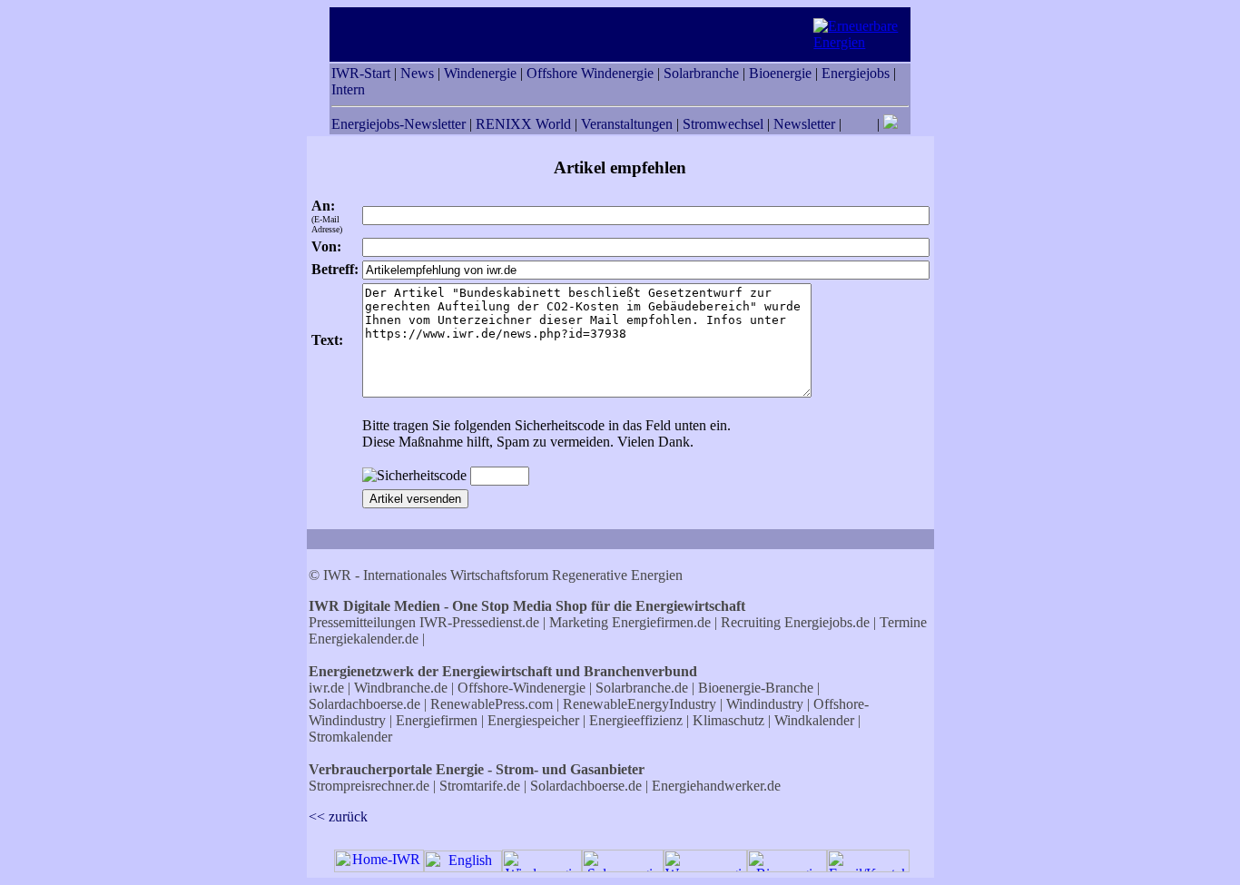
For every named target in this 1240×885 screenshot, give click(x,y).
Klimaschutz (728, 720)
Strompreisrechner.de (369, 785)
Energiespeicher (533, 720)
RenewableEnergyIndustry (639, 704)
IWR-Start (360, 73)
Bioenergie (780, 73)
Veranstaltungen (627, 124)
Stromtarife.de (479, 785)
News (417, 73)
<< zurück (338, 816)
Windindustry (764, 704)
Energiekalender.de (363, 638)
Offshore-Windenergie (522, 687)
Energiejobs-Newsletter (398, 124)
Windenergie (480, 73)
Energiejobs (856, 73)
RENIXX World (523, 124)
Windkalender (814, 720)
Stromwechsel (723, 124)
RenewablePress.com (491, 704)
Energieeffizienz (636, 720)
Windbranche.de (401, 687)
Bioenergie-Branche (755, 687)
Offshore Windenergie (590, 73)
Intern (348, 89)
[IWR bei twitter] (890, 124)
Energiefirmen (436, 720)
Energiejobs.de (827, 622)
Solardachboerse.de (364, 704)
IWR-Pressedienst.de (479, 622)
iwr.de (326, 687)
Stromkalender (350, 736)
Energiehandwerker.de (716, 785)
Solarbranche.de (641, 687)
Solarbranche (701, 73)
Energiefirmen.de (661, 622)
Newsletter (804, 124)
